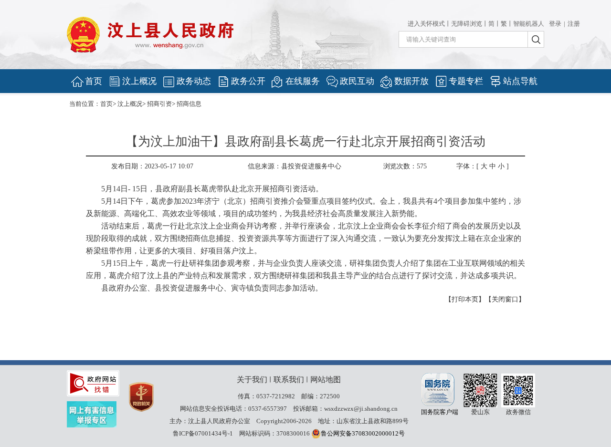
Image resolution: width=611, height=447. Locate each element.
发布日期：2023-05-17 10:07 (152, 166)
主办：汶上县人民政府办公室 (209, 421)
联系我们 (289, 379)
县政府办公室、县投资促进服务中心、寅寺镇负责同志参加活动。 (212, 288)
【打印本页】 (465, 299)
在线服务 (302, 81)
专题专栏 (466, 81)
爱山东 (480, 390)
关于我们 (252, 379)
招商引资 (159, 103)
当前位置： (84, 103)
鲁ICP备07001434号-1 (203, 433)
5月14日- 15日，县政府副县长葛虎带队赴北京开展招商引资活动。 (212, 189)
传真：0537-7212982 (266, 396)
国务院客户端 (439, 389)
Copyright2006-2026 (284, 421)
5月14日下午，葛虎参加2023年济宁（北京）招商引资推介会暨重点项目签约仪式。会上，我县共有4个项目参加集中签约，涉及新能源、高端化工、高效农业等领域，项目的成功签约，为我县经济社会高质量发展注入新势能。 (303, 207)
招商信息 (189, 103)
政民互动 (357, 81)
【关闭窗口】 (505, 299)
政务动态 (194, 81)
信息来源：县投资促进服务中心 (294, 166)
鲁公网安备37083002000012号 (363, 433)
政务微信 (518, 390)
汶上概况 (139, 81)
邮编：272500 (320, 396)
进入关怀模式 (426, 23)
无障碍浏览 (466, 23)
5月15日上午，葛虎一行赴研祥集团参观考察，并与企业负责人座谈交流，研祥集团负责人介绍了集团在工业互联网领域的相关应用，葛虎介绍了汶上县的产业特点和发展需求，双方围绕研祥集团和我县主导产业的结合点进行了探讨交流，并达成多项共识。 (305, 269)
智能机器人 (528, 23)
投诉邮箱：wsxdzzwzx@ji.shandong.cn (345, 408)
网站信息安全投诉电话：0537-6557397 (233, 408)
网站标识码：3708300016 (274, 433)
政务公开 (248, 81)
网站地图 (325, 379)
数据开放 (411, 81)
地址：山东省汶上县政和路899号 (363, 421)
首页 (93, 81)
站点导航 (520, 81)
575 (422, 166)
